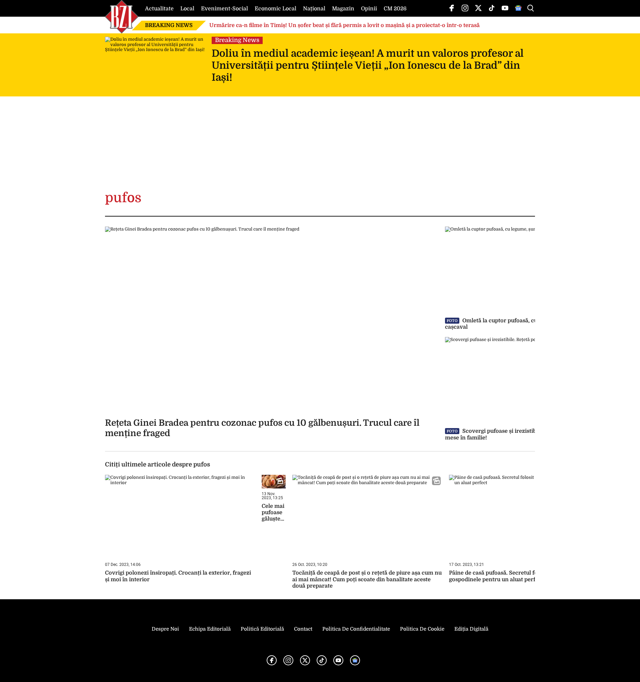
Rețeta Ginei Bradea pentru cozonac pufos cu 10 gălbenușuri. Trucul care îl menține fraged (262, 428)
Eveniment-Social (224, 9)
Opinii (369, 9)
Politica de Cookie (422, 629)
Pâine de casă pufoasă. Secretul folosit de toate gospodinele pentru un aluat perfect (510, 576)
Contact (303, 629)
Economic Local (275, 9)
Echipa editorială (210, 629)
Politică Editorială (262, 629)
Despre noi (165, 629)
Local (187, 9)
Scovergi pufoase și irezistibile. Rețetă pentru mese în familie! (513, 434)
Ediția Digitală (471, 629)
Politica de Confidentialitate (356, 629)
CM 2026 (395, 9)
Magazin (343, 9)
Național (314, 9)
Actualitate (159, 9)
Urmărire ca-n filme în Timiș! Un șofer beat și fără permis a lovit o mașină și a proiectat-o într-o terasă (344, 25)
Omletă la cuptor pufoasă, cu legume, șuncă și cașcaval (513, 324)
